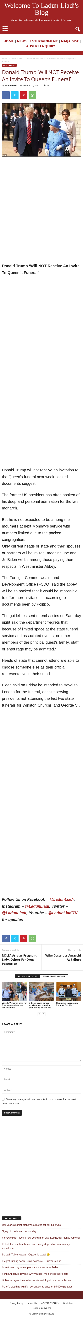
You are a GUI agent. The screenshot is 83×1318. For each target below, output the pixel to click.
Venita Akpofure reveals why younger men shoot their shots (35, 1273)
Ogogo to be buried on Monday (19, 1231)
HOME (8, 41)
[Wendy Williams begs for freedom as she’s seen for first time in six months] (14, 991)
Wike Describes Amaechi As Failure (63, 957)
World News (16, 58)
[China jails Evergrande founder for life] (68, 991)
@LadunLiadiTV (62, 913)
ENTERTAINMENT (44, 41)
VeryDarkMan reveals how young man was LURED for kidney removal (41, 1237)
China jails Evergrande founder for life (67, 1004)
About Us (32, 1303)
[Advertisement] (41, 185)
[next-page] (44, 1014)
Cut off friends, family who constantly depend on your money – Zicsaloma (37, 1246)
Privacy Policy (16, 1303)
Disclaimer (68, 1303)
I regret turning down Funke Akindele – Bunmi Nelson (31, 1261)
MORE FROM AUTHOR (54, 976)
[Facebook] (6, 95)
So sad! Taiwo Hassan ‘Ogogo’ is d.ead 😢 (26, 1254)
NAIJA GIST (70, 41)
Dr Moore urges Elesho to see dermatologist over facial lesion (36, 1280)
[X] (15, 95)
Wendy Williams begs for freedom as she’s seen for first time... (14, 1005)
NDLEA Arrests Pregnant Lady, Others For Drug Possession (19, 959)
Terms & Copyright (41, 1307)
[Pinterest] (23, 95)
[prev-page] (39, 1014)
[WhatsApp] (32, 95)
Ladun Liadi (11, 85)
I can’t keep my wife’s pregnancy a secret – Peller (30, 1267)
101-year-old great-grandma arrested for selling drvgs (31, 1224)
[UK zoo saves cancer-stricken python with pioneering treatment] (41, 991)
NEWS (21, 41)
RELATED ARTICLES (27, 976)
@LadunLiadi (61, 899)
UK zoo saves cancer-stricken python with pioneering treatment (40, 1005)
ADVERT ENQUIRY (41, 46)
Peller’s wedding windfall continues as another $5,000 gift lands (37, 1286)
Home (4, 58)
